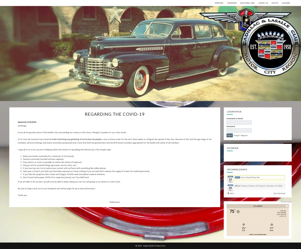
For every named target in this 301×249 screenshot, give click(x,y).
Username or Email (235, 118)
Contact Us (263, 3)
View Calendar (278, 193)
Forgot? (237, 135)
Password (231, 126)
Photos (275, 3)
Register (244, 135)
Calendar (286, 3)
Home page (219, 3)
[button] (231, 193)
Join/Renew (232, 3)
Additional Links (247, 3)
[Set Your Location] (286, 206)
